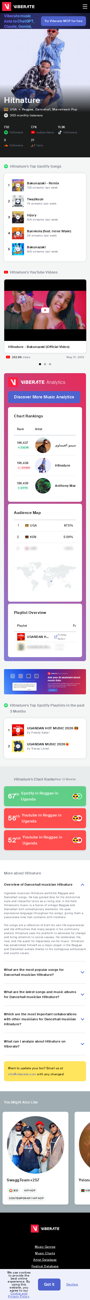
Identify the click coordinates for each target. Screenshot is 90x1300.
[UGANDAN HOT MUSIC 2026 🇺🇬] (18, 730)
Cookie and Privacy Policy (18, 1295)
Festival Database (45, 1266)
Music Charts (45, 1253)
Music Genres (45, 1247)
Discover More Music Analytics (44, 397)
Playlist (22, 626)
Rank (20, 429)
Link (56, 637)
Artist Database (45, 1260)
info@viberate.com (22, 1074)
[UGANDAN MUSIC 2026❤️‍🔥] (18, 746)
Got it (49, 1284)
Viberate (18, 6)
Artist (38, 429)
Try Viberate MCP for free (63, 21)
